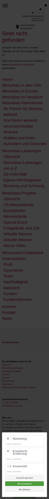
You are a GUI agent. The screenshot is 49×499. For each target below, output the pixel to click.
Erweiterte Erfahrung (20, 452)
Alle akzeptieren (24, 484)
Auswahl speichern (24, 478)
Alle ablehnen (24, 489)
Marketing (20, 438)
